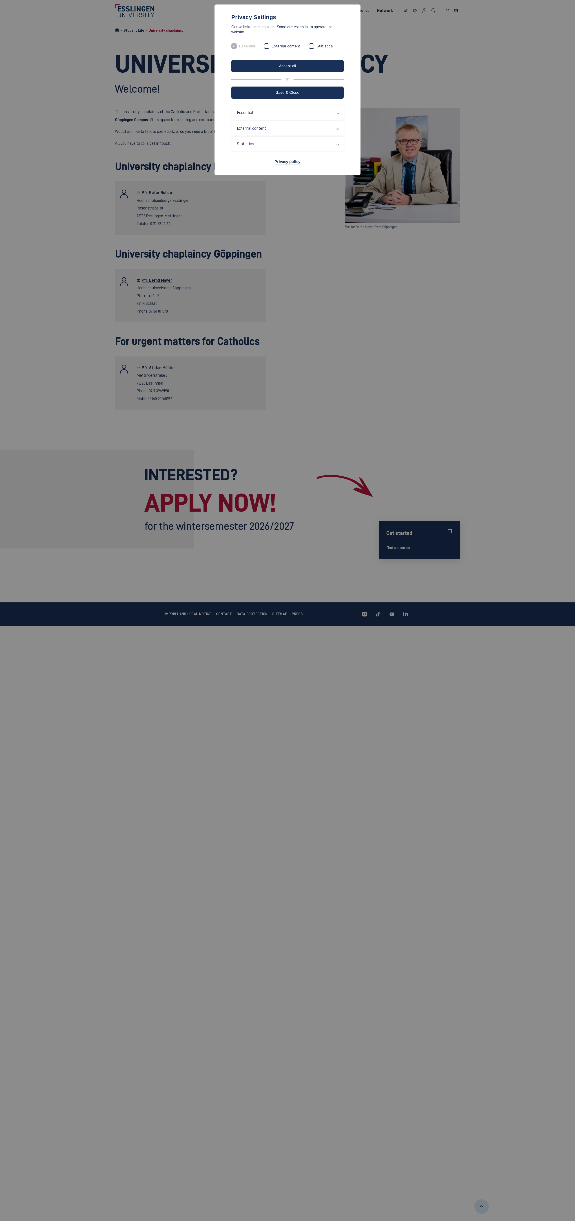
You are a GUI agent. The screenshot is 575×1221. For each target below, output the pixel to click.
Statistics (324, 46)
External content (286, 46)
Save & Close (287, 92)
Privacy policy (287, 162)
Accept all (287, 66)
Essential (247, 46)
